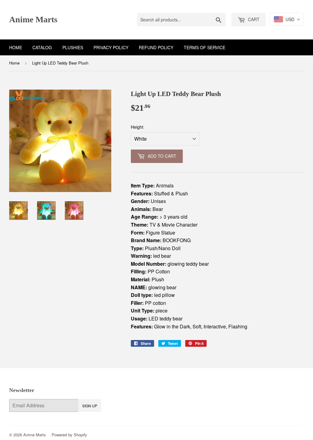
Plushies (72, 47)
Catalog (42, 47)
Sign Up (89, 405)
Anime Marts (33, 19)
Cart (253, 19)
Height (137, 127)
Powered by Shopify (69, 435)
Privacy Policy (111, 47)
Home (15, 47)
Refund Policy (156, 47)
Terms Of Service (204, 47)
